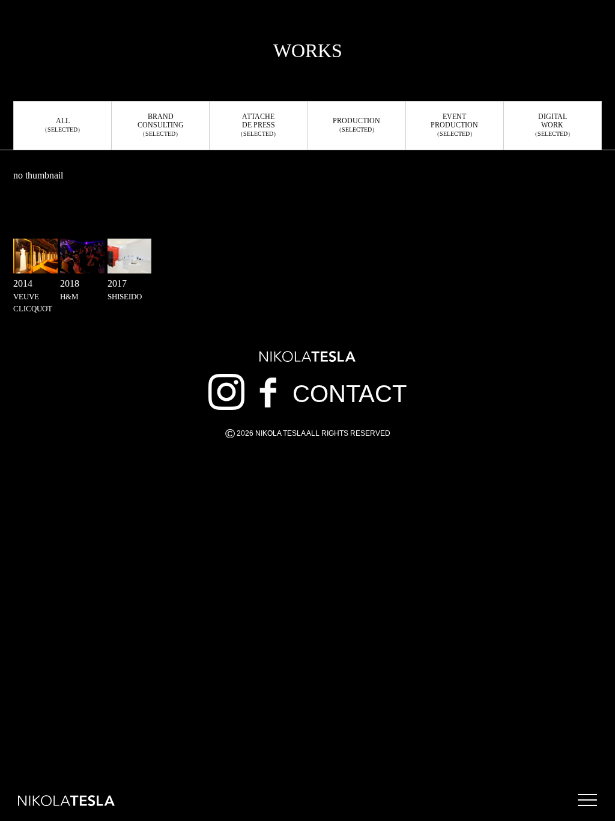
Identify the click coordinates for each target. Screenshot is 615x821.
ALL (62, 125)
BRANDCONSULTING (161, 124)
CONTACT (349, 393)
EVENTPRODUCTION (454, 124)
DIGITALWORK (553, 124)
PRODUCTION (356, 125)
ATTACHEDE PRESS (258, 124)
